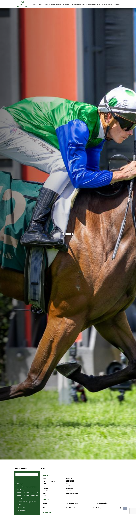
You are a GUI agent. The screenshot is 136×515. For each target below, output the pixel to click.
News (103, 4)
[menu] (68, 4)
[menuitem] (23, 4)
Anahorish (19, 499)
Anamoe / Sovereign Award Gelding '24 (25, 502)
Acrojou (18, 481)
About (35, 4)
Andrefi (18, 505)
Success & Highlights (93, 4)
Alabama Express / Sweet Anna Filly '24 (27, 496)
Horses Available (49, 4)
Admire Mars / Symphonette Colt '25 (26, 487)
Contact (117, 4)
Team (40, 4)
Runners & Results (62, 4)
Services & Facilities (77, 4)
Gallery (110, 4)
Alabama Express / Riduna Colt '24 (27, 493)
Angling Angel (21, 510)
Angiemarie (20, 508)
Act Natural (19, 484)
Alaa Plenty (19, 490)
